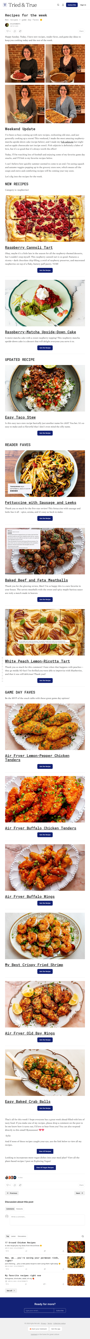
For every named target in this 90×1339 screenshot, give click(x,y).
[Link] (2, 129)
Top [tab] (7, 1236)
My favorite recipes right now (23, 1275)
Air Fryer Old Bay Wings (30, 1033)
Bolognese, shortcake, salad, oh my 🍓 (19, 1278)
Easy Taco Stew (20, 417)
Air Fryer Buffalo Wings (30, 896)
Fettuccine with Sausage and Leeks (40, 502)
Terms (50, 1323)
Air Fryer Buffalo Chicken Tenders (40, 828)
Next (78, 1193)
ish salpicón (67, 142)
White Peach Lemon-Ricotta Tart (37, 661)
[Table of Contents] (2, 669)
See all (9, 1290)
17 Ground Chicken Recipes (20, 1242)
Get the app (55, 1329)
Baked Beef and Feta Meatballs (36, 580)
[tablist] (14, 1209)
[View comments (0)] (15, 31)
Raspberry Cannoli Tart (29, 247)
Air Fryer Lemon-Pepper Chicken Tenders (37, 757)
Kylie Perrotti (15, 24)
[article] (45, 1247)
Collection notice (59, 1323)
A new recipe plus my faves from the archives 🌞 (23, 1245)
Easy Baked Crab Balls (27, 1101)
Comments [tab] (10, 1209)
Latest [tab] (13, 1236)
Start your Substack (39, 1329)
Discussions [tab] (22, 1236)
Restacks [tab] (19, 1209)
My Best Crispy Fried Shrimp (34, 964)
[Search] (58, 5)
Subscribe (72, 5)
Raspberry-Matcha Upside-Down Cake (40, 332)
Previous (13, 1193)
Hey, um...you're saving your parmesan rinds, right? (32, 1259)
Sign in (83, 5)
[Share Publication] (63, 5)
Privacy (43, 1323)
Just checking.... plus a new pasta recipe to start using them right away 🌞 (33, 1263)
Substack (34, 1334)
